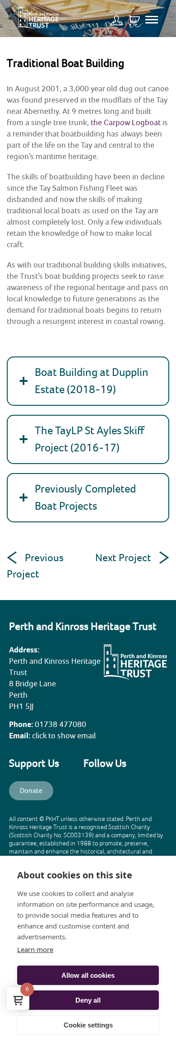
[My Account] (119, 16)
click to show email (64, 735)
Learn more (35, 949)
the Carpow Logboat (126, 122)
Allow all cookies (88, 975)
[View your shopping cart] (134, 16)
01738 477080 (60, 724)
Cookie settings (88, 1025)
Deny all (88, 1000)
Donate (31, 791)
